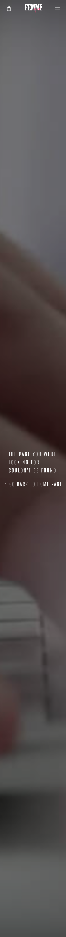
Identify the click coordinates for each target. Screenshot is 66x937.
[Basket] (9, 8)
